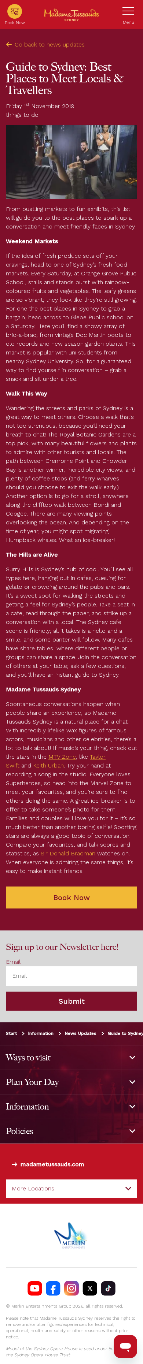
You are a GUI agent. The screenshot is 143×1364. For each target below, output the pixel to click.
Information (41, 1033)
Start (11, 1033)
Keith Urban (48, 765)
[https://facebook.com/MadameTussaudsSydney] (53, 1288)
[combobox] (71, 1188)
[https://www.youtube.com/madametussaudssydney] (34, 1288)
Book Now (71, 897)
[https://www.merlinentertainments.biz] (72, 1236)
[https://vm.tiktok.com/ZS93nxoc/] (108, 1288)
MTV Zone (62, 756)
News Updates (80, 1033)
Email (13, 962)
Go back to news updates (50, 44)
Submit (72, 1001)
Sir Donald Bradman (68, 853)
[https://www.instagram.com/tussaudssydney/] (71, 1288)
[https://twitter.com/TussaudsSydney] (89, 1288)
